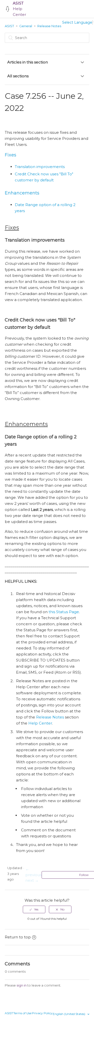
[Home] (7, 9)
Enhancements (22, 193)
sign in (22, 985)
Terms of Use (22, 1013)
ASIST (9, 26)
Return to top (18, 937)
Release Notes (49, 26)
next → (32, 880)
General (25, 26)
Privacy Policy (42, 1013)
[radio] (34, 909)
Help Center (19, 9)
